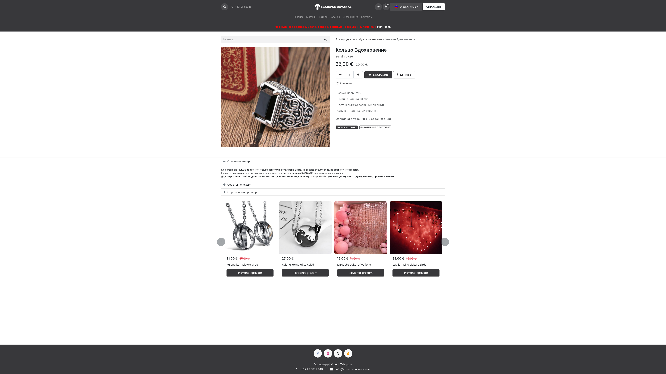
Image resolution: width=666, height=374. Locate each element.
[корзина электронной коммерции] (378, 6)
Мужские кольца (370, 39)
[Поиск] (325, 39)
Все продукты (345, 39)
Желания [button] (346, 83)
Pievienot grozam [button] (250, 273)
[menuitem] (298, 17)
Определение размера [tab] (242, 192)
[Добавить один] (358, 74)
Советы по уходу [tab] (239, 184)
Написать (384, 26)
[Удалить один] (340, 74)
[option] (333, 242)
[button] (224, 6)
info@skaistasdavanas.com (352, 369)
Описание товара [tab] (239, 161)
